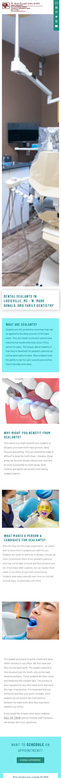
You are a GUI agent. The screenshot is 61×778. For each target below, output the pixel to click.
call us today (12, 717)
